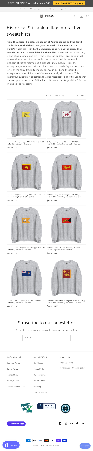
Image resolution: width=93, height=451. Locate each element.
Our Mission (38, 363)
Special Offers (39, 369)
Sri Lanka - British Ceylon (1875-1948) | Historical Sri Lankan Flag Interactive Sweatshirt (25, 302)
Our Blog (37, 386)
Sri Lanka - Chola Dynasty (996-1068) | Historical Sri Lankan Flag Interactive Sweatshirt (65, 249)
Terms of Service (14, 375)
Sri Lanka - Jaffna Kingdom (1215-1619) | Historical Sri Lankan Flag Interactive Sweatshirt (26, 249)
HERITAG (42, 445)
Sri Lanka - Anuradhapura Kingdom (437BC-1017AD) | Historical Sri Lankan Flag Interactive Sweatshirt (66, 302)
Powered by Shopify (53, 445)
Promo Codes (39, 380)
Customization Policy (15, 386)
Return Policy (12, 369)
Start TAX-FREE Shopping (69, 3)
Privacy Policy (13, 380)
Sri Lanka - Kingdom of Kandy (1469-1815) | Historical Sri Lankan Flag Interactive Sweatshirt (26, 196)
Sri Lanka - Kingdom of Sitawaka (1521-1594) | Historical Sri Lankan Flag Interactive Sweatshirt (64, 143)
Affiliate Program (41, 392)
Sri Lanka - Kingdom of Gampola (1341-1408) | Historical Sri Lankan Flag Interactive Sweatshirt (64, 196)
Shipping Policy (13, 363)
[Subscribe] (67, 338)
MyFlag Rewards (40, 375)
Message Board (66, 362)
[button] (5, 16)
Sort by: (49, 95)
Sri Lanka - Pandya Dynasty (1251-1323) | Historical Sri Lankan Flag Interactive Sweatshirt (26, 143)
